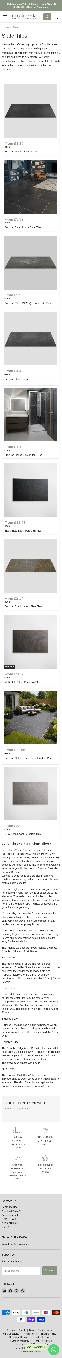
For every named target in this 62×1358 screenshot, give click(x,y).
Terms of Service (10, 1333)
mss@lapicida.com (20, 1243)
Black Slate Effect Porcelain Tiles (23, 530)
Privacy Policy (45, 1330)
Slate (15, 27)
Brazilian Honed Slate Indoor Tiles (23, 454)
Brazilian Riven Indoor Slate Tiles (22, 227)
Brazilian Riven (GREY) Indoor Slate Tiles (27, 303)
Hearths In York (41, 1337)
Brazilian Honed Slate (16, 378)
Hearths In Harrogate (19, 1337)
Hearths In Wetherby (19, 1341)
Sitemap (10, 1330)
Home (5, 27)
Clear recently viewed (17, 1108)
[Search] (47, 16)
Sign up (49, 1270)
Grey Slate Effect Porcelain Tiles (22, 833)
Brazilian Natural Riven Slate (20, 151)
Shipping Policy (48, 1333)
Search (21, 1330)
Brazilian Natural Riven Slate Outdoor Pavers (29, 758)
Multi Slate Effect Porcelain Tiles (22, 682)
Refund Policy (30, 1333)
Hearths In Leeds (20, 1344)
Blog (31, 1330)
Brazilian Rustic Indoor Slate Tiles (23, 606)
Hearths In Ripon (41, 1341)
